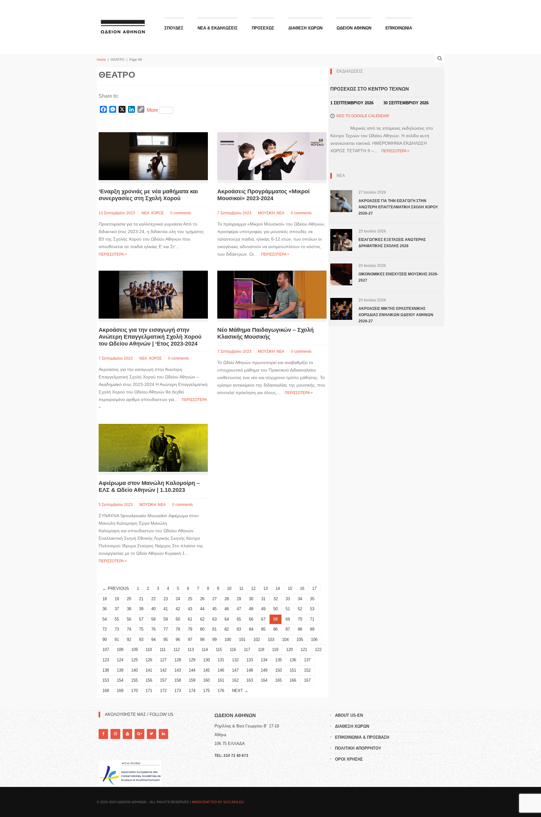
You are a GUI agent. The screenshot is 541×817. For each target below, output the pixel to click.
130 (206, 660)
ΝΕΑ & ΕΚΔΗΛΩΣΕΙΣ (218, 28)
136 (293, 660)
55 (117, 619)
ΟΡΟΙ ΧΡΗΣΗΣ (349, 759)
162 (235, 680)
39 (141, 608)
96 (178, 639)
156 (149, 680)
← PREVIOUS (115, 588)
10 (229, 588)
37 (117, 608)
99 (214, 639)
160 (206, 680)
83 (239, 629)
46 (226, 608)
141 (149, 670)
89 (312, 629)
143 (177, 670)
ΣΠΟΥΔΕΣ (173, 28)
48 (251, 608)
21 (141, 598)
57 (141, 619)
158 (177, 680)
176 (221, 690)
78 (178, 629)
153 (105, 680)
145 (206, 670)
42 (178, 608)
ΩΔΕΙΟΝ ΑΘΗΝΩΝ (354, 28)
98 (202, 639)
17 (314, 588)
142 (163, 670)
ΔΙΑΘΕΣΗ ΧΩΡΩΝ (305, 28)
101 (242, 639)
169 (120, 690)
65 (239, 619)
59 (165, 619)
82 (226, 629)
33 (288, 598)
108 (120, 649)
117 (247, 649)
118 (261, 649)
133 (249, 660)
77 (165, 629)
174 (192, 690)
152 (307, 670)
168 (105, 690)
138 (105, 670)
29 (239, 598)
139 (120, 670)
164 (264, 680)
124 (120, 660)
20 (129, 598)
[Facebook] (103, 734)
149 (264, 670)
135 (278, 660)
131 (221, 660)
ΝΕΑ (145, 213)
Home (101, 59)
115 (219, 649)
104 (285, 639)
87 (288, 629)
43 (190, 608)
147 (235, 670)
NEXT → (240, 690)
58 (153, 619)
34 (300, 598)
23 (165, 598)
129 (192, 660)
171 (149, 690)
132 (235, 660)
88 (300, 629)
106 (314, 639)
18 (104, 598)
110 (149, 649)
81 (214, 629)
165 (278, 680)
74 (129, 629)
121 (304, 649)
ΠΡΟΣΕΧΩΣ (263, 28)
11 (241, 588)
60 (178, 619)
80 (202, 629)
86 (275, 629)
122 (318, 649)
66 (251, 619)
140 (134, 670)
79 (190, 629)
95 (165, 639)
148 (249, 670)
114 (205, 649)
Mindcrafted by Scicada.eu (218, 802)
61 (190, 619)
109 (134, 649)
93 (141, 639)
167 (307, 680)
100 (227, 639)
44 (202, 608)
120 (289, 649)
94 (153, 639)
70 (300, 619)
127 (163, 660)
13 (265, 588)
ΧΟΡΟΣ (157, 213)
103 (271, 639)
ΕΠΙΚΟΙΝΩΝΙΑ (398, 28)
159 (192, 680)
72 (104, 629)
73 (117, 629)
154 (120, 680)
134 (264, 660)
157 (163, 680)
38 (129, 608)
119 (275, 649)
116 (233, 649)
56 (129, 619)
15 (290, 588)
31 (263, 598)
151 (293, 670)
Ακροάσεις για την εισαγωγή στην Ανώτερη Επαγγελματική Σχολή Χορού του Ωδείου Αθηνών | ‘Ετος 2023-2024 (150, 337)
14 (278, 588)
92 (129, 639)
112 (176, 649)
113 (191, 649)
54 (104, 619)
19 (117, 598)
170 (134, 690)
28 (226, 598)
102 (256, 639)
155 (134, 680)
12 (253, 588)
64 (226, 619)
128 (177, 660)
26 (202, 598)
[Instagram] (115, 734)
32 (275, 598)
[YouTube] (127, 734)
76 (153, 629)
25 (190, 598)
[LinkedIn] (163, 734)
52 (300, 608)
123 (105, 660)
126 (149, 660)
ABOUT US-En (349, 715)
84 (251, 629)
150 (278, 670)
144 (192, 670)
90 (104, 639)
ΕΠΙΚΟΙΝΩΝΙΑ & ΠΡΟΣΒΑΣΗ (362, 737)
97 (190, 639)
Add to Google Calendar (362, 116)
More (152, 110)
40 (153, 608)
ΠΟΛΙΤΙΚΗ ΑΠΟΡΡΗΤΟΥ (358, 748)
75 (141, 629)
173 (177, 690)
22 (153, 598)
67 (263, 619)
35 (312, 598)
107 (105, 649)
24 (178, 598)
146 (221, 670)
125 (134, 660)
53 (312, 608)
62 (202, 619)
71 (312, 619)
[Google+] (139, 734)
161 (221, 680)
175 (206, 690)
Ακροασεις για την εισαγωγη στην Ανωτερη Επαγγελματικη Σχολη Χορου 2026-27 (398, 207)
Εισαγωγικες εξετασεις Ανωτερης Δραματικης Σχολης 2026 (392, 242)
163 (249, 680)
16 (302, 588)
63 (214, 619)
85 (263, 629)
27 (214, 598)
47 (239, 608)
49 (263, 608)
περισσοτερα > (113, 254)
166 (293, 680)
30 (251, 598)
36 (104, 608)
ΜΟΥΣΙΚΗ (266, 213)
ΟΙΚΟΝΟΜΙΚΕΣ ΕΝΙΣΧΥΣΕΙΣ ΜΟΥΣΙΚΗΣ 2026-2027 (398, 277)
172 (163, 690)
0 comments (180, 213)
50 (275, 608)
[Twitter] (151, 734)
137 (307, 660)
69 (288, 619)
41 (165, 608)
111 (163, 649)
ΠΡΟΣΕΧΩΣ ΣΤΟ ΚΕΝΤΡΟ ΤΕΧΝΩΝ (369, 88)
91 (117, 639)
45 (214, 608)
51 (288, 608)
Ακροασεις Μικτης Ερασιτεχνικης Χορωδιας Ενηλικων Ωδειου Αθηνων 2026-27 (395, 314)
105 (299, 639)
